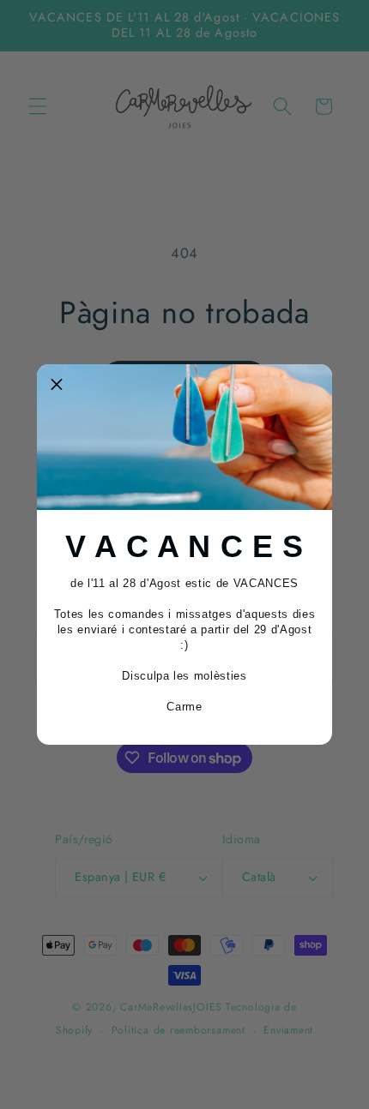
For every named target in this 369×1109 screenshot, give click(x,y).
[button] (57, 384)
